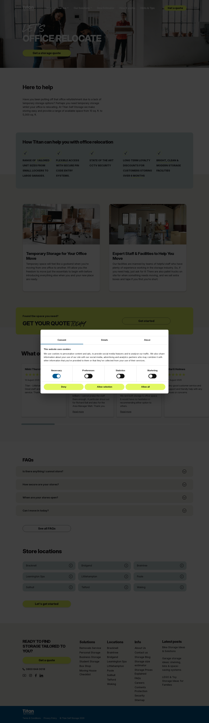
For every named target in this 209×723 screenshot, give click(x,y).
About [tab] (147, 340)
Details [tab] (104, 340)
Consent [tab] (62, 340)
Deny (63, 387)
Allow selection (104, 387)
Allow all (145, 387)
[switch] (88, 376)
